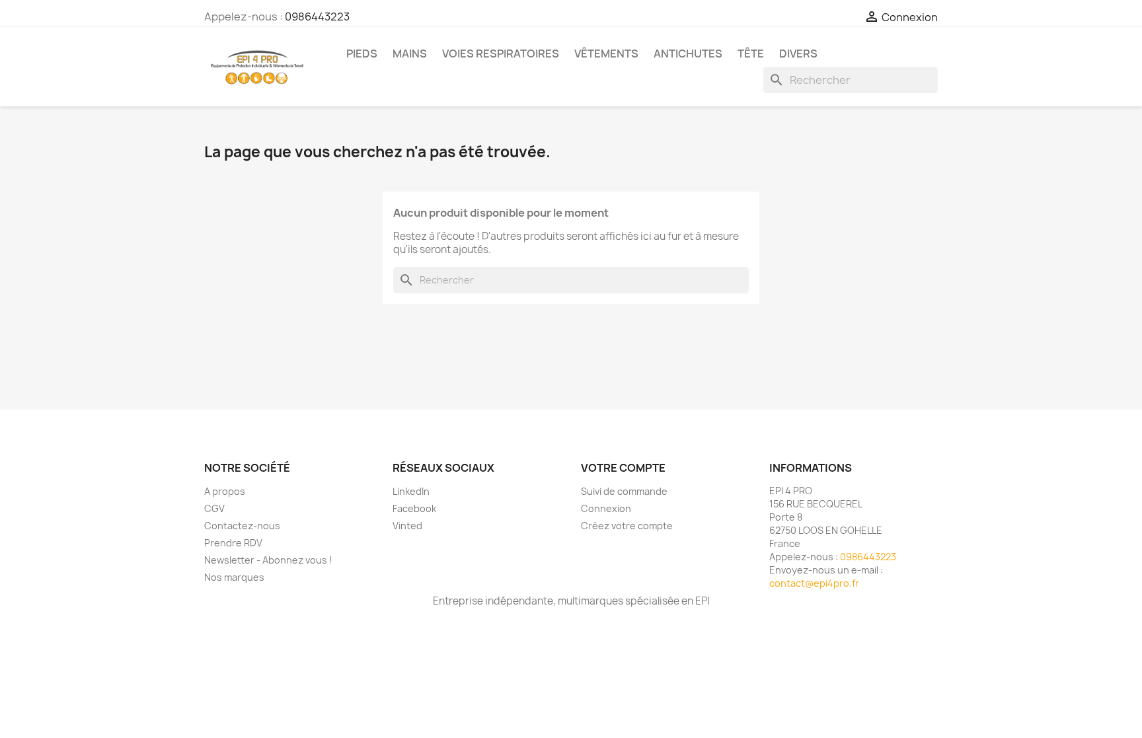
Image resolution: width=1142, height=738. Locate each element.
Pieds (361, 53)
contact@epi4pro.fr (814, 583)
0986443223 (317, 16)
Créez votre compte (627, 525)
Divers (798, 53)
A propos (224, 491)
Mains (410, 53)
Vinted (407, 525)
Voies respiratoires (500, 53)
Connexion (606, 508)
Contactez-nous (242, 525)
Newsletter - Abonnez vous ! (268, 560)
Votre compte (623, 468)
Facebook (414, 508)
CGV (214, 508)
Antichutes (688, 53)
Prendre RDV (233, 542)
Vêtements (606, 53)
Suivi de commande (624, 491)
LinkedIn (411, 491)
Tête (751, 53)
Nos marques (234, 577)
